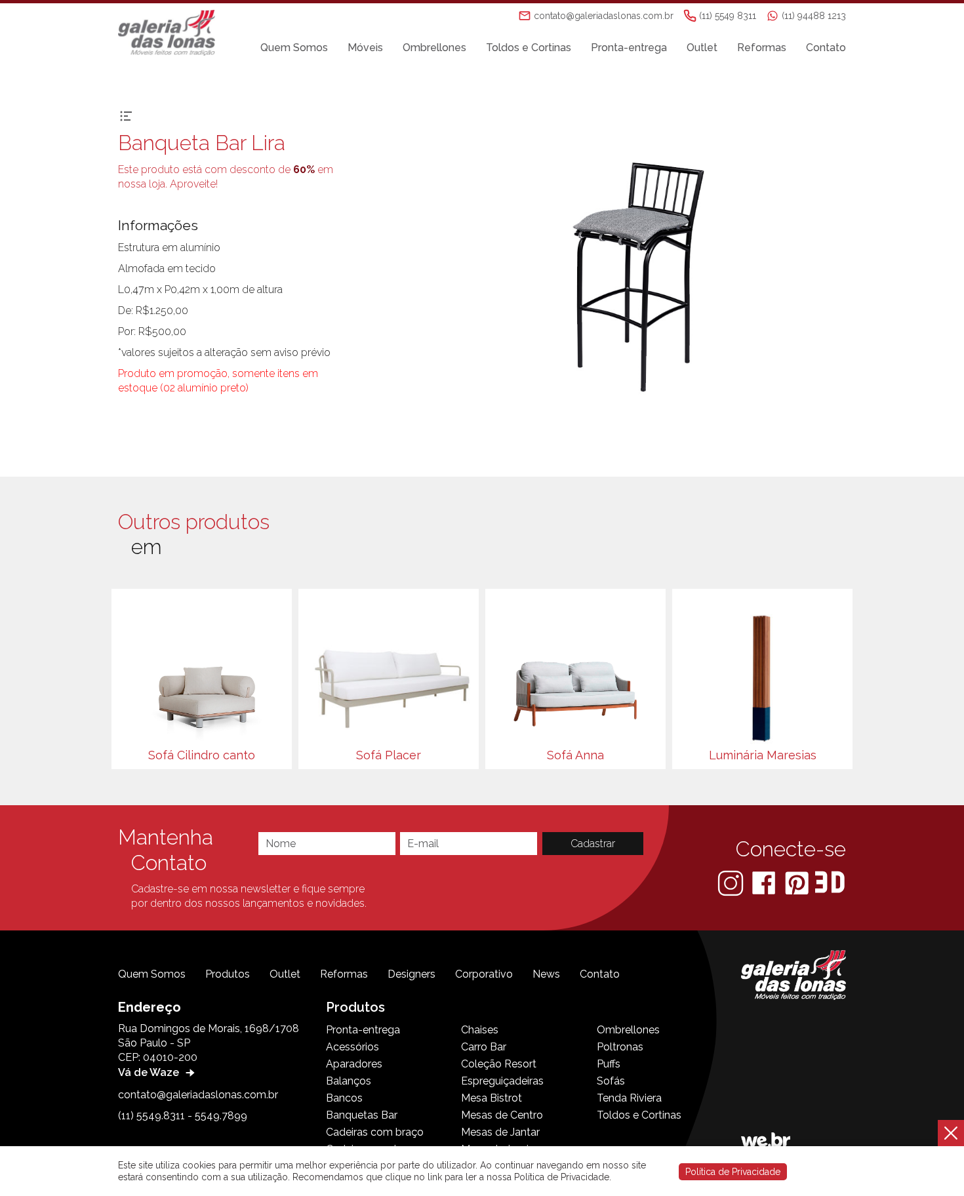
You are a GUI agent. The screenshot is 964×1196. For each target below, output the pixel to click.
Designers (411, 974)
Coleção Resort (498, 1064)
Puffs (608, 1064)
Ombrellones (434, 47)
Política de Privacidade (732, 1171)
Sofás (611, 1081)
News (546, 974)
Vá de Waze (150, 1072)
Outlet (702, 47)
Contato (826, 47)
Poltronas (620, 1047)
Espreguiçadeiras (502, 1081)
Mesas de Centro (502, 1115)
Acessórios (352, 1047)
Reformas (761, 47)
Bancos (344, 1098)
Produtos (227, 974)
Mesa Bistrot (491, 1098)
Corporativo (484, 974)
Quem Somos (294, 47)
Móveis (365, 47)
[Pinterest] (798, 882)
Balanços (348, 1081)
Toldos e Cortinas (528, 47)
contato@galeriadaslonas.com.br (198, 1094)
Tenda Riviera (629, 1098)
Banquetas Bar (361, 1115)
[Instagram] (732, 882)
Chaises (479, 1030)
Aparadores (354, 1064)
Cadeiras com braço (375, 1132)
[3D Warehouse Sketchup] (830, 882)
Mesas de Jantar (500, 1132)
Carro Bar (483, 1047)
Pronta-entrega (629, 47)
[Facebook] (765, 882)
